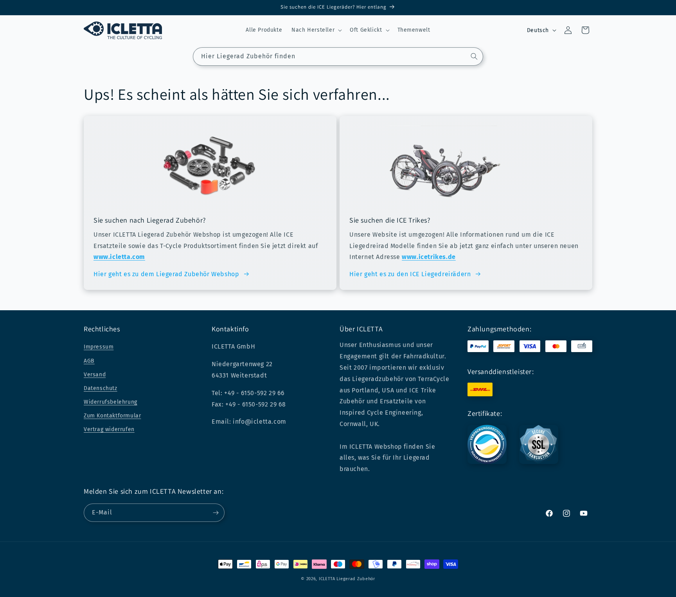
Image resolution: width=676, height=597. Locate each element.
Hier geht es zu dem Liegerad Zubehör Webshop (166, 274)
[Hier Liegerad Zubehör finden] (474, 56)
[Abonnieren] (215, 512)
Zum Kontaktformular (112, 415)
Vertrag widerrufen (109, 429)
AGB (89, 361)
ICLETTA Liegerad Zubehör (347, 578)
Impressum (98, 346)
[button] (316, 30)
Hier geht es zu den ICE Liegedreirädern (410, 274)
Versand (95, 374)
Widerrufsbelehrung (110, 402)
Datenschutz (100, 388)
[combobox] (338, 56)
